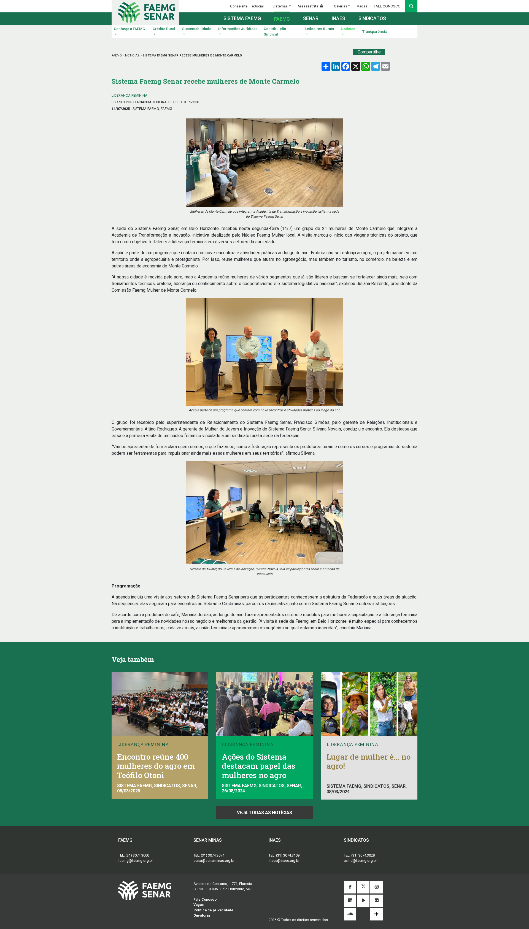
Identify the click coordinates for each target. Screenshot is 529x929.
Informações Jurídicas (237, 28)
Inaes (338, 18)
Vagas (362, 6)
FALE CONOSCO (387, 6)
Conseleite (238, 6)
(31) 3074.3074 (212, 855)
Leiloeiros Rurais (319, 28)
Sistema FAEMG (242, 18)
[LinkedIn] (350, 901)
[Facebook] (350, 887)
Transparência (374, 31)
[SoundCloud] (350, 914)
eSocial (258, 6)
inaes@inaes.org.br (284, 860)
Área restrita (308, 6)
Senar (311, 18)
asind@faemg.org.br (360, 860)
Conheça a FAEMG (129, 28)
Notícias (348, 28)
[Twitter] (363, 887)
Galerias (340, 6)
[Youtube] (363, 901)
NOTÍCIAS (132, 55)
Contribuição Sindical (275, 31)
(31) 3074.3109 (287, 855)
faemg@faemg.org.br (135, 860)
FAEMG (117, 55)
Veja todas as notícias (264, 812)
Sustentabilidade (196, 28)
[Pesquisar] (411, 6)
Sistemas (280, 6)
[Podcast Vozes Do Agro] (376, 914)
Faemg (282, 19)
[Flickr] (376, 901)
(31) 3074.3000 (137, 855)
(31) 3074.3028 (363, 855)
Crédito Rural (164, 28)
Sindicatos (372, 18)
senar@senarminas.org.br (213, 860)
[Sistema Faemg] (144, 890)
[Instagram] (376, 887)
